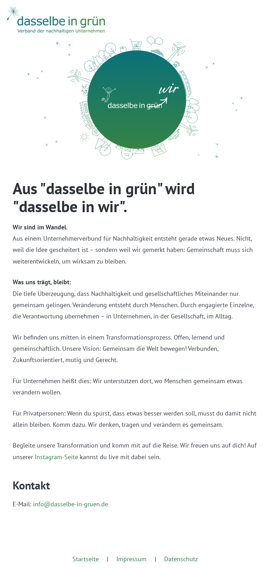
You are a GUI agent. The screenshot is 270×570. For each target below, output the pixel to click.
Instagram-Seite (56, 457)
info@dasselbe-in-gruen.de (70, 504)
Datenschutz (181, 559)
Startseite (85, 559)
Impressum (131, 559)
